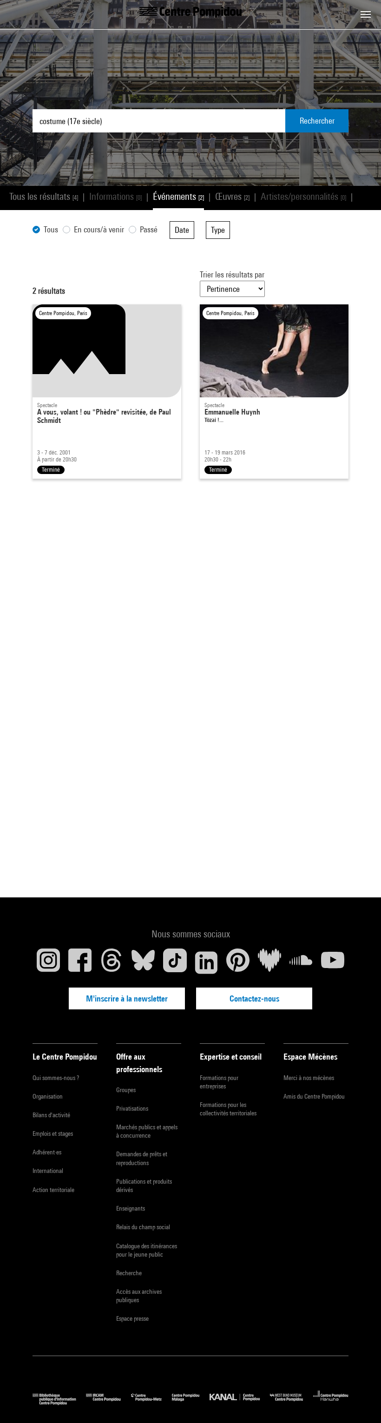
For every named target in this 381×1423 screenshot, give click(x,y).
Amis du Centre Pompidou (314, 1096)
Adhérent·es (47, 1152)
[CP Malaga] (191, 1403)
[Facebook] (80, 962)
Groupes (126, 1090)
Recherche (129, 1273)
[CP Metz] (151, 1403)
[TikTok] (174, 962)
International (48, 1170)
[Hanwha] (330, 1403)
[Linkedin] (206, 962)
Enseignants (130, 1208)
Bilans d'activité (51, 1115)
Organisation (48, 1096)
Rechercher (317, 120)
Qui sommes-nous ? (56, 1077)
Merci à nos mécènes (308, 1077)
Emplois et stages (53, 1133)
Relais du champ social (143, 1227)
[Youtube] (332, 962)
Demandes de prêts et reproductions (141, 1158)
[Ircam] (108, 1403)
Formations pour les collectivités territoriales (228, 1109)
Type (218, 230)
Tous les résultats (43, 196)
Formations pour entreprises (219, 1082)
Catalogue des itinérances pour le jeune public (146, 1250)
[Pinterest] (238, 962)
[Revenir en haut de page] (359, 1401)
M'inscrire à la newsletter (127, 998)
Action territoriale (53, 1189)
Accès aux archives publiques (139, 1296)
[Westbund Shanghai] (291, 1403)
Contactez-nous (254, 998)
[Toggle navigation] (366, 14)
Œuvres (232, 196)
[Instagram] (48, 962)
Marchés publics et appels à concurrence (146, 1131)
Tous (51, 229)
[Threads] (111, 962)
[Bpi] (59, 1403)
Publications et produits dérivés (144, 1185)
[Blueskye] (143, 962)
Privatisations (132, 1108)
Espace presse (132, 1318)
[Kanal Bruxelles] (239, 1403)
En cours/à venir (99, 229)
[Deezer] (269, 962)
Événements (178, 196)
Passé (149, 229)
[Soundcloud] (301, 962)
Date (182, 230)
